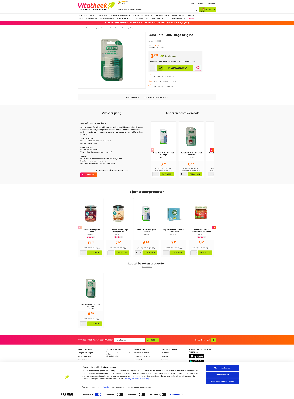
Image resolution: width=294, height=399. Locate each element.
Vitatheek (103, 15)
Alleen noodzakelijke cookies (222, 381)
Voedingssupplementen (142, 15)
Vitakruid (164, 356)
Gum (157, 45)
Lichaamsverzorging (88, 19)
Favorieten (198, 68)
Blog (192, 3)
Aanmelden (151, 340)
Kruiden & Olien (178, 15)
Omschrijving (132, 97)
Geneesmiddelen (178, 19)
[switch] (120, 394)
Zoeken (195, 9)
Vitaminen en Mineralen (120, 15)
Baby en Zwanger (124, 19)
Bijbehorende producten (155, 97)
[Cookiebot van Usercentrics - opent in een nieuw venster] (67, 394)
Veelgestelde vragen (85, 353)
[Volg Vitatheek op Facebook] (213, 340)
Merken (191, 19)
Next (212, 150)
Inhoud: (151, 47)
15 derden (106, 387)
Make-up (191, 15)
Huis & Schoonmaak (160, 19)
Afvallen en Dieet (141, 19)
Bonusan (83, 15)
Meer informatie (88, 175)
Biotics (93, 15)
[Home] (97, 6)
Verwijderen (147, 267)
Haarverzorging (107, 19)
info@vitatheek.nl (112, 356)
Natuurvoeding (162, 15)
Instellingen (175, 394)
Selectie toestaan (222, 375)
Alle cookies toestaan (222, 368)
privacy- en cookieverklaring (137, 379)
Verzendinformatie (85, 356)
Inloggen (211, 3)
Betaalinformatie (84, 360)
